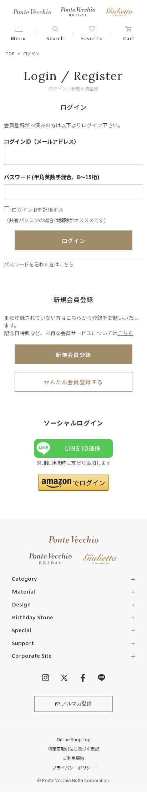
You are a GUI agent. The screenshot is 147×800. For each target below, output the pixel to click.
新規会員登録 (73, 354)
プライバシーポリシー (73, 768)
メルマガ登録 (77, 704)
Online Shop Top (74, 739)
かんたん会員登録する (73, 382)
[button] (73, 483)
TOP (10, 53)
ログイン (73, 240)
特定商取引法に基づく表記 (73, 749)
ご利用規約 (73, 758)
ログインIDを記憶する (37, 209)
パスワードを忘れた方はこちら (39, 264)
